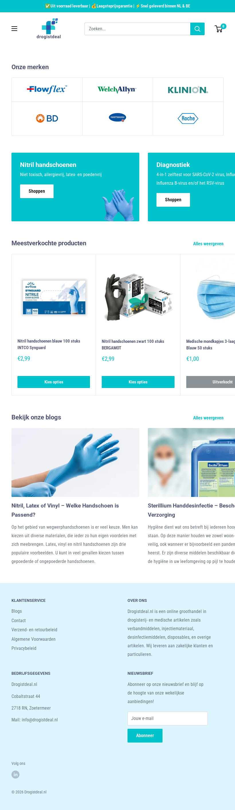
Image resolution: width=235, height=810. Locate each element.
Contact (18, 620)
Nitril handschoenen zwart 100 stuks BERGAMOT (133, 345)
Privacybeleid (23, 648)
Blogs (16, 611)
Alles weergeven (209, 243)
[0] (218, 28)
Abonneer (145, 735)
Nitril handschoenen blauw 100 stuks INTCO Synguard (48, 344)
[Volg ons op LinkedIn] (15, 775)
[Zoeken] (197, 29)
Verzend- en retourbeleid (34, 629)
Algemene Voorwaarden (33, 639)
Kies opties (53, 382)
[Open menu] (14, 28)
